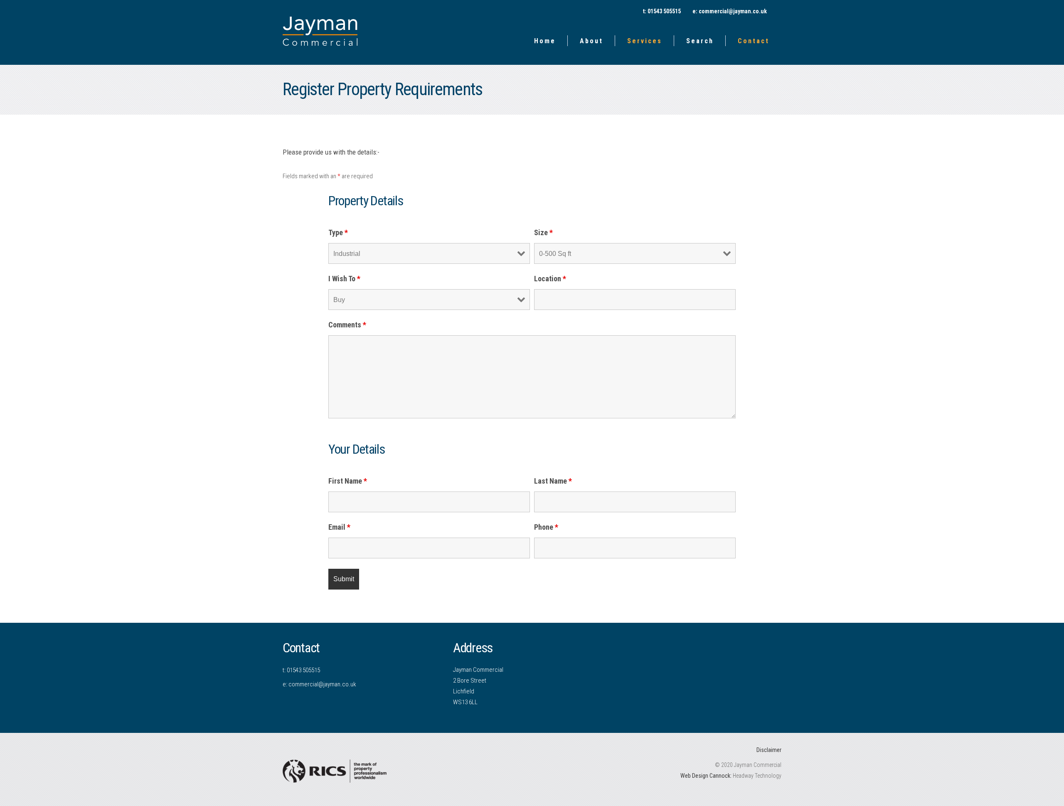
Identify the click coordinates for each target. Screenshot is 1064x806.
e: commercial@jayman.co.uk (729, 11)
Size (543, 232)
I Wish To (344, 278)
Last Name (553, 481)
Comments (347, 324)
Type (338, 232)
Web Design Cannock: (706, 775)
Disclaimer (768, 750)
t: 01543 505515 (301, 670)
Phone (546, 527)
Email (339, 527)
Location (550, 278)
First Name (347, 481)
